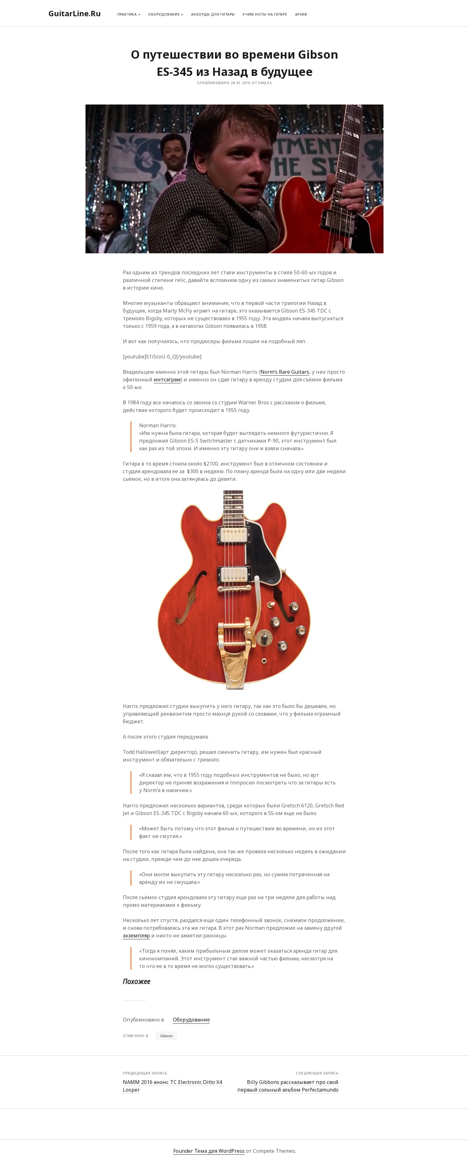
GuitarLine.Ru (74, 13)
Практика (127, 14)
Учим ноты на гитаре (264, 14)
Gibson (166, 1035)
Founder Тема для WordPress (209, 1150)
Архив (301, 14)
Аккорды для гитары (213, 14)
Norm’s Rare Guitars (284, 371)
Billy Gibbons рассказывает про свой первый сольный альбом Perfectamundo (288, 1086)
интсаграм (167, 379)
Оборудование (164, 14)
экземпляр (136, 935)
